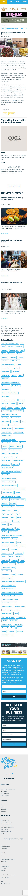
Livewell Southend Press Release (11, 496)
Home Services (5, 877)
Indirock (19, 446)
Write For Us (4, 829)
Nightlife (3, 852)
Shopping (11, 113)
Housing (5, 446)
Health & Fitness (6, 432)
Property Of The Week (8, 542)
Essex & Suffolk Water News (9, 393)
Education (5, 378)
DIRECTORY (24, 1)
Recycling (5, 549)
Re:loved (14, 546)
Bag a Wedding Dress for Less (11, 282)
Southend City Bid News (8, 585)
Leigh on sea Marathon (8, 482)
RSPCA (19, 542)
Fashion (13, 403)
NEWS (3, 1)
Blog (3, 346)
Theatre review (18, 624)
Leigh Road (15, 464)
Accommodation (5, 846)
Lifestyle (18, 492)
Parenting (16, 521)
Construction (5, 371)
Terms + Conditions (6, 825)
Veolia (4, 631)
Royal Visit (15, 560)
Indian (12, 446)
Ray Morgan (5, 546)
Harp (23, 421)
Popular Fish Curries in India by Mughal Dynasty (12, 198)
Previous (11, 186)
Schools (4, 563)
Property (14, 538)
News (12, 517)
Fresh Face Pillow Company (9, 414)
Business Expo (14, 350)
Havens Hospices (7, 428)
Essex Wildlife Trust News (9, 400)
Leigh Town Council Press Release (11, 471)
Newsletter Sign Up (6, 831)
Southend (20, 574)
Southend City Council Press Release (12, 592)
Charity (19, 353)
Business (4, 350)
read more (4, 233)
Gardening (5, 417)
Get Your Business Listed (7, 827)
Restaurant (14, 549)
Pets (11, 524)
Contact (3, 833)
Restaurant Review (7, 553)
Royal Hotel (5, 560)
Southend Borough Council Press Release (13, 581)
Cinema (21, 357)
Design (14, 375)
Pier (18, 528)
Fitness (17, 407)
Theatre (5, 620)
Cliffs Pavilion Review (8, 364)
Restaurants (19, 553)
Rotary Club (19, 556)
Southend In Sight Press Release (11, 610)
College (19, 364)
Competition (15, 368)
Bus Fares (10, 346)
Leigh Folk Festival (18, 460)
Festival (21, 403)
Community (5, 368)
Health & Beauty (18, 432)
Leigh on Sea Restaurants (7, 859)
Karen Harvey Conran (15, 450)
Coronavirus (5, 375)
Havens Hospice (13, 425)
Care (3, 353)
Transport (5, 627)
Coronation (16, 371)
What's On (4, 809)
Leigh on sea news (7, 492)
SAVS (22, 560)
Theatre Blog (13, 620)
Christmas (13, 357)
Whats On (5, 635)
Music (16, 510)
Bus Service (19, 346)
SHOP (17, 1)
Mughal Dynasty (6, 510)
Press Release (13, 531)
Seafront (12, 563)
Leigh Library (5, 464)
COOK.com (12, 100)
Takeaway (3, 861)
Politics (4, 531)
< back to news (5, 25)
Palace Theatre (6, 521)
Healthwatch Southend (8, 439)
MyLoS (18, 514)
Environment (5, 389)
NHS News (5, 517)
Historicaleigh (6, 442)
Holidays (22, 442)
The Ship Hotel (21, 617)
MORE (3, 162)
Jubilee (4, 450)
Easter (20, 375)
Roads (11, 556)
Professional (5, 538)
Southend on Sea (6, 613)
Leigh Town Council (7, 467)
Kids (3, 453)
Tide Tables (4, 791)
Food (5, 113)
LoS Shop (4, 499)
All (3, 28)
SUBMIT (14, 696)
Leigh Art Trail (6, 460)
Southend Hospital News (9, 603)
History (15, 442)
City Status (5, 361)
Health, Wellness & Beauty (8, 875)
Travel (12, 627)
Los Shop (4, 503)
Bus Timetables (5, 793)
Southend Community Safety (10, 599)
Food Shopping (5, 866)
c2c (12, 635)
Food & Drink (6, 410)
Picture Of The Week (7, 528)
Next (18, 186)
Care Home (11, 353)
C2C (22, 350)
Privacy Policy (5, 820)
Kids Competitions (13, 453)
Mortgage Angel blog (8, 506)
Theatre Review (6, 624)
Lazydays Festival (7, 457)
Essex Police (5, 396)
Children (4, 357)
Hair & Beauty (5, 421)
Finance (10, 407)
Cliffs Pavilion (15, 361)
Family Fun (5, 403)
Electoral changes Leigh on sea (10, 382)
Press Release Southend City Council (12, 535)
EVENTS (10, 1)
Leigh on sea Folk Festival (9, 478)
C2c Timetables (5, 795)
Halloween (15, 421)
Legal (16, 457)
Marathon (13, 503)
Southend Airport (7, 578)
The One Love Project (8, 617)
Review (4, 556)
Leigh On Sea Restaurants (8, 789)
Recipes (22, 546)
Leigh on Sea (5, 474)
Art (22, 28)
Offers (19, 517)
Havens (4, 425)
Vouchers (3, 811)
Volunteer (11, 631)
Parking (4, 524)
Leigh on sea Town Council (9, 485)
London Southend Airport (17, 499)
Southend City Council (8, 588)
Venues (3, 870)
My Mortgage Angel (7, 514)
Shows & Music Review (8, 567)
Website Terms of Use (7, 823)
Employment (5, 385)
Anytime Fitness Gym (12, 28)
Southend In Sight (7, 606)
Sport (16, 613)
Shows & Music (6, 571)
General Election (15, 417)
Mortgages (20, 506)
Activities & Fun (5, 883)
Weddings (20, 631)
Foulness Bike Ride (18, 410)
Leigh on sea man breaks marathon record (13, 489)
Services (3, 855)
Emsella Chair (16, 385)
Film (3, 407)
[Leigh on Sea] (14, 763)
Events (21, 400)
